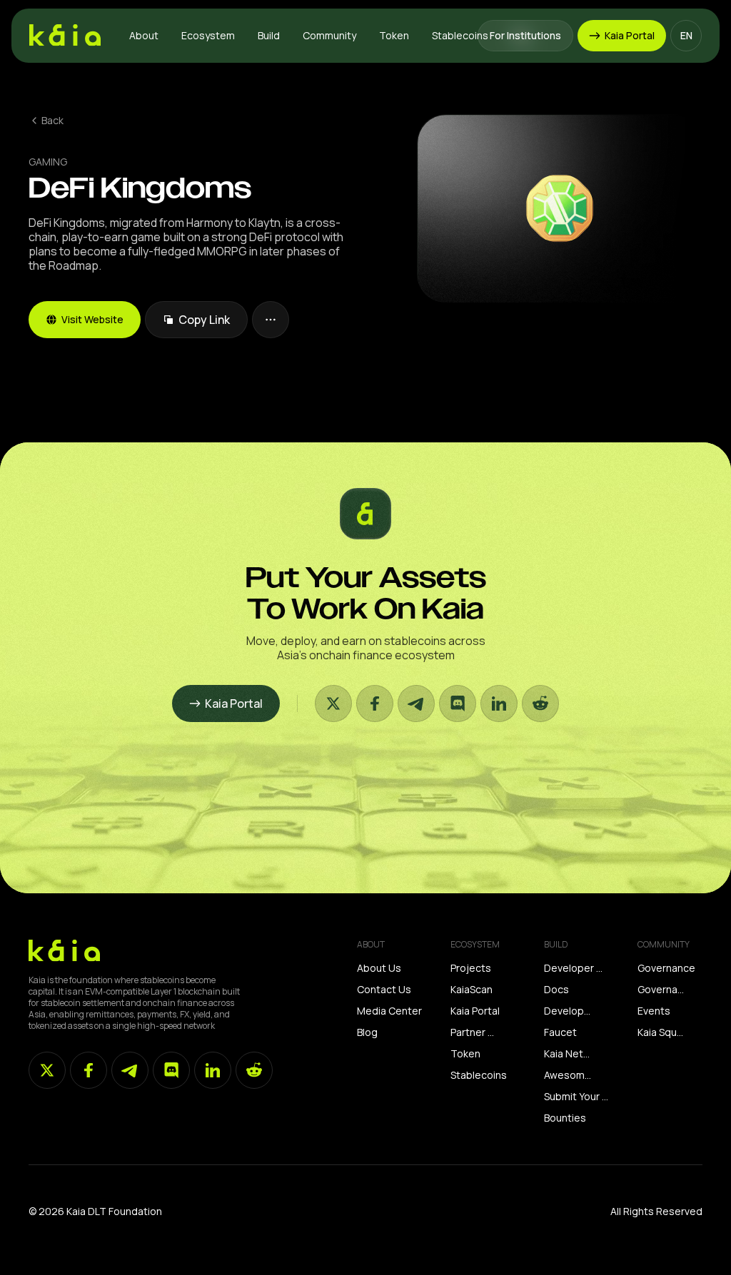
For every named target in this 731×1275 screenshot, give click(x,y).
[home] (65, 36)
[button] (144, 36)
